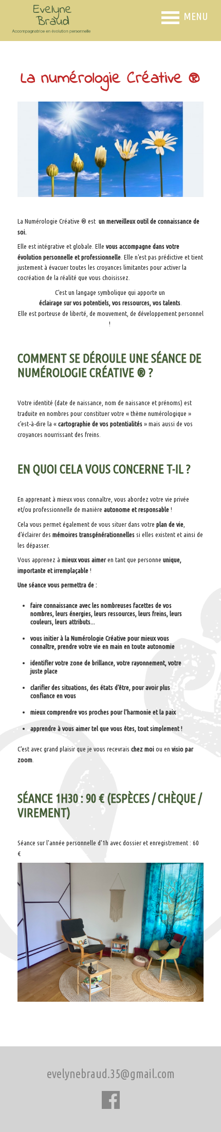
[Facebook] (111, 1101)
